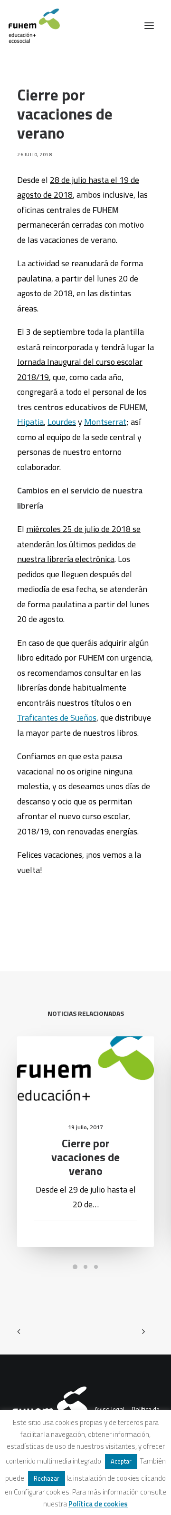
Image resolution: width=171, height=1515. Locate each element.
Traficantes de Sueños (56, 717)
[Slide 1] (75, 1266)
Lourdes (62, 421)
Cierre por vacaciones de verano (85, 1156)
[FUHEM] (30, 26)
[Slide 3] (96, 1266)
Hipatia (30, 421)
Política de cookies (98, 1503)
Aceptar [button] (121, 1461)
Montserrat (105, 421)
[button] (149, 25)
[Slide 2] (85, 1266)
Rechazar (46, 1478)
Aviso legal (109, 1409)
